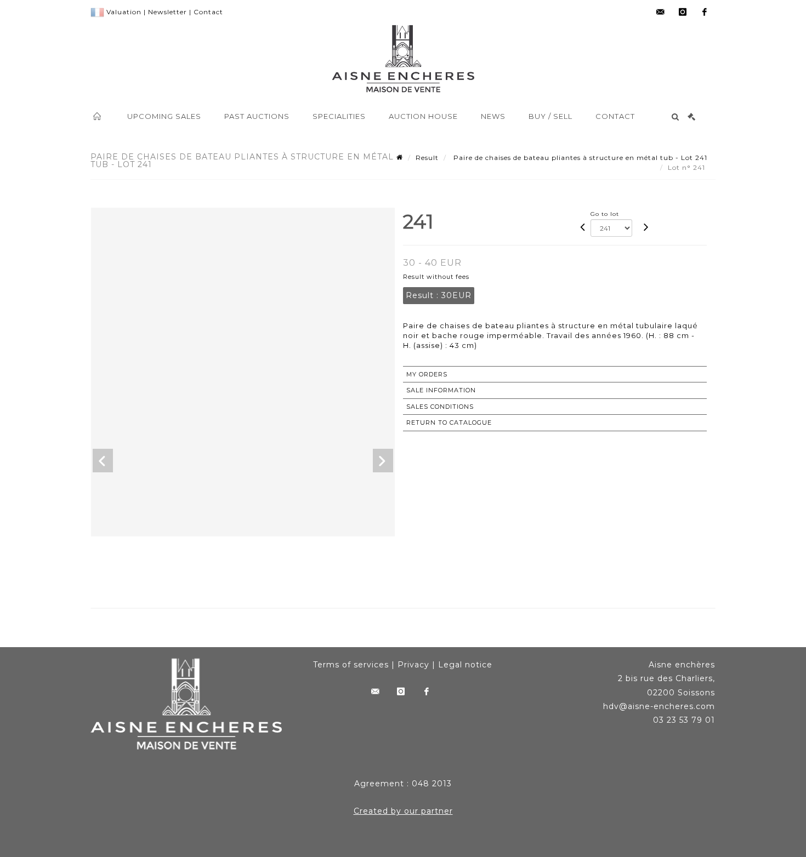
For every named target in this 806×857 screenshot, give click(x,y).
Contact (208, 12)
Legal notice (465, 665)
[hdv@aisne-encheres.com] (661, 12)
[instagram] (683, 12)
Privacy (413, 665)
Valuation (123, 12)
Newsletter (167, 12)
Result (427, 157)
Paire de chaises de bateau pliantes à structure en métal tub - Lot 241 (579, 157)
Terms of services (351, 665)
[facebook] (705, 12)
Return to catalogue (449, 422)
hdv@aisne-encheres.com (659, 706)
